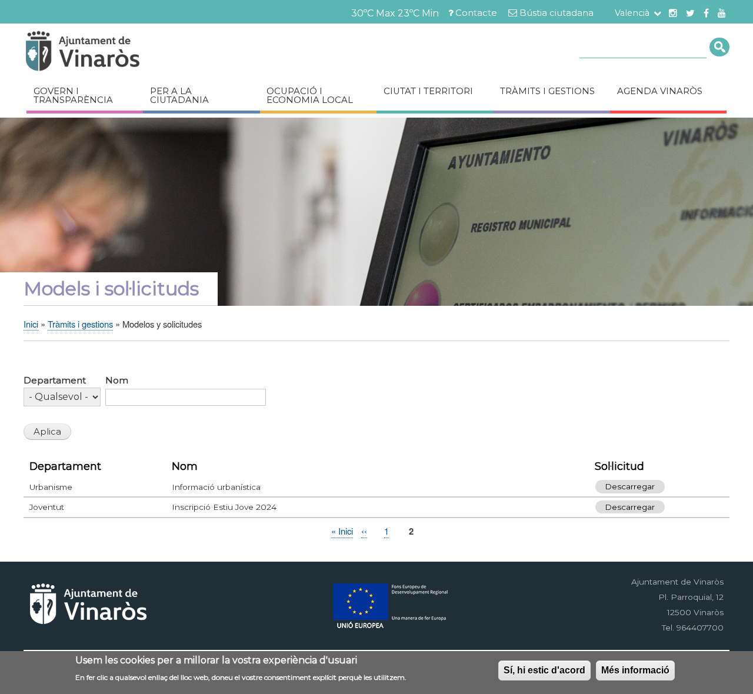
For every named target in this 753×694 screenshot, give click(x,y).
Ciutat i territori (428, 91)
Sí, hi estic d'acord (544, 670)
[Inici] (118, 52)
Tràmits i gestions (547, 91)
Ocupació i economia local (309, 95)
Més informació (635, 670)
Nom (116, 380)
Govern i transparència (73, 95)
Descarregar (630, 487)
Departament (55, 380)
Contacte (476, 13)
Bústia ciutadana (556, 13)
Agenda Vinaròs (659, 91)
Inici (31, 324)
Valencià (632, 13)
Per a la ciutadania (179, 95)
